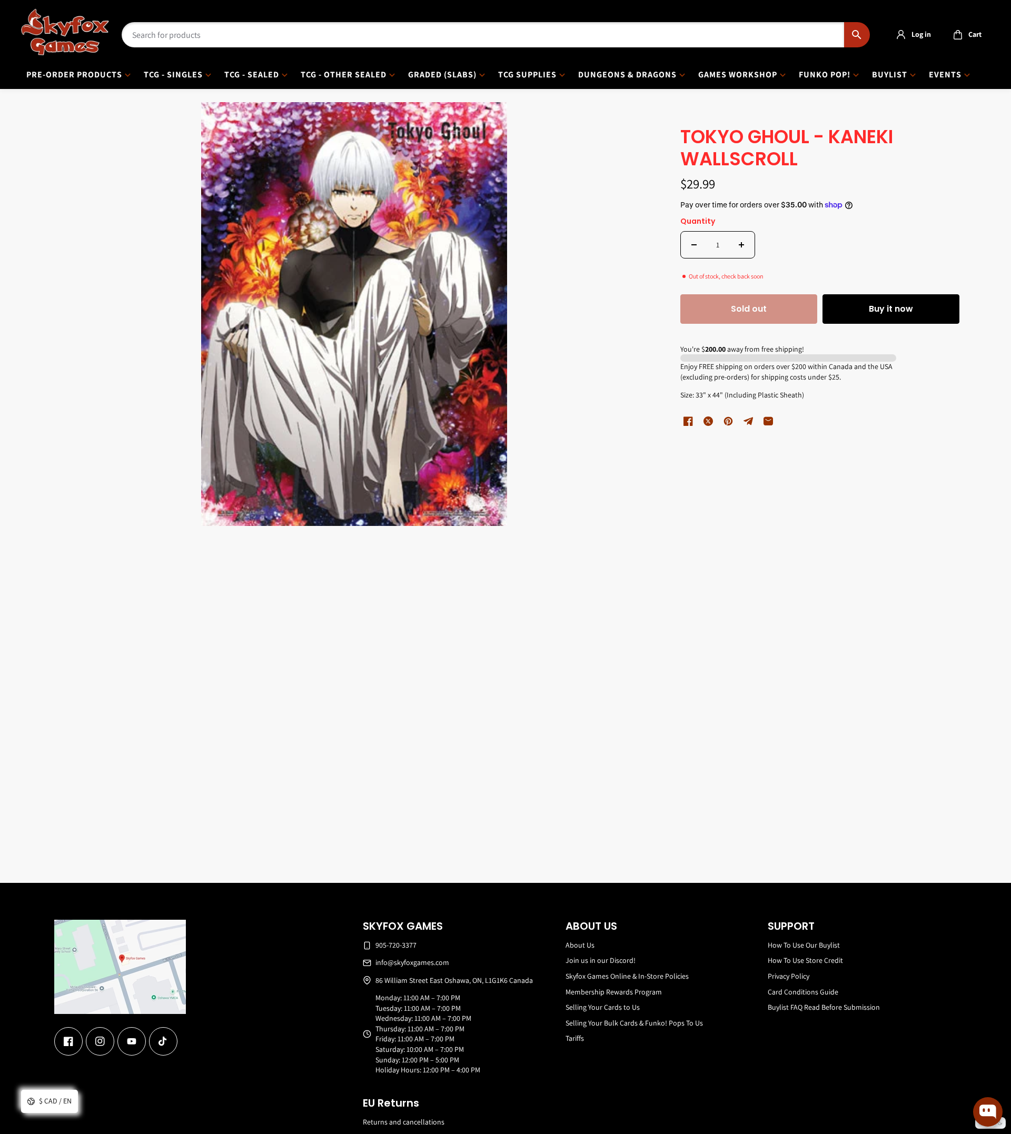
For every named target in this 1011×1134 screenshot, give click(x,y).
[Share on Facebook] (688, 421)
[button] (964, 34)
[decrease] (694, 245)
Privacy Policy (788, 976)
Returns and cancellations (403, 1122)
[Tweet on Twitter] (708, 421)
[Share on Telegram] (748, 421)
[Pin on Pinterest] (728, 421)
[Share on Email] (768, 421)
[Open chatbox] (988, 1112)
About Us (580, 945)
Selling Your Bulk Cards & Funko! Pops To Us (634, 1023)
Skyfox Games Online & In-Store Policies (627, 976)
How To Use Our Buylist (804, 945)
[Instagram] (100, 1041)
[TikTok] (163, 1041)
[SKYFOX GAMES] (65, 32)
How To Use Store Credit (805, 960)
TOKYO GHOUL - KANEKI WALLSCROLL (786, 149)
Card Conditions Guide (803, 992)
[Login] (900, 34)
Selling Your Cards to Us (603, 1007)
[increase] (741, 245)
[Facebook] (68, 1041)
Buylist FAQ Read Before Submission (824, 1007)
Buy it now (891, 309)
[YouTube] (131, 1041)
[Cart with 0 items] (957, 34)
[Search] (857, 34)
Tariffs (575, 1038)
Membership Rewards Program (614, 992)
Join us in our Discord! (601, 960)
